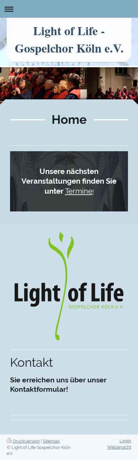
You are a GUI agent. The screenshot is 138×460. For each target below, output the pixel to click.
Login (125, 440)
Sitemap (51, 441)
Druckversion (26, 441)
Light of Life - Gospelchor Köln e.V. (69, 39)
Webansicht (119, 447)
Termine (78, 191)
